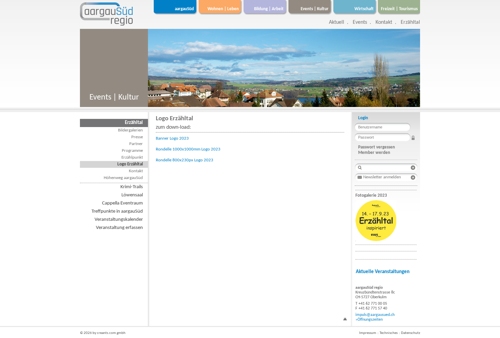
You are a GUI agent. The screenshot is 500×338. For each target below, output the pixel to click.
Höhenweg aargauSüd (123, 178)
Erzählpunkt (132, 157)
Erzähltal (410, 22)
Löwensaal (132, 195)
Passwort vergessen (376, 147)
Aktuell (336, 22)
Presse (137, 137)
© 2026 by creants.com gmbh (103, 333)
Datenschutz (410, 333)
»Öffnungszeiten (369, 320)
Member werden (374, 152)
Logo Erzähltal (130, 164)
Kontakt (384, 22)
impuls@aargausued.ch (375, 315)
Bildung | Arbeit (269, 9)
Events (360, 22)
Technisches (389, 333)
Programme (132, 150)
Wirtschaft (363, 9)
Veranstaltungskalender (119, 219)
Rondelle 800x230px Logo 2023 (184, 160)
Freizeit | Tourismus (399, 9)
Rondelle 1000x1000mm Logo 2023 (188, 149)
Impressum (367, 333)
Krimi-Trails (131, 187)
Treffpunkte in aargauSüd (117, 211)
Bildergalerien (130, 130)
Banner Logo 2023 (172, 138)
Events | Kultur (315, 9)
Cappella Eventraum (122, 203)
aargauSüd (184, 9)
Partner (136, 144)
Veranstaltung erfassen (119, 227)
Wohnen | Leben (223, 9)
